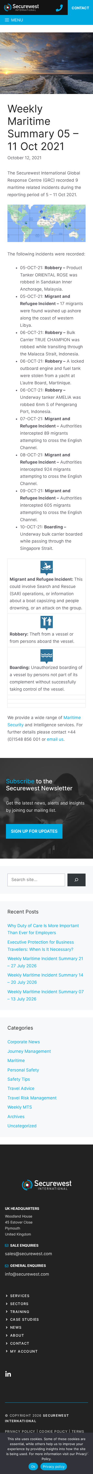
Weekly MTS (19, 1107)
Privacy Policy (20, 1431)
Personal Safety (23, 1069)
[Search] (76, 880)
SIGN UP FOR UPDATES (34, 831)
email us (55, 739)
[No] (86, 1453)
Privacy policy (54, 1467)
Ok (33, 1467)
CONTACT (80, 8)
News (16, 1327)
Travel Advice (20, 1088)
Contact (20, 1343)
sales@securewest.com (28, 1253)
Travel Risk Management (32, 1097)
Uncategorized (22, 1125)
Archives (16, 1116)
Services (20, 1296)
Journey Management (29, 1051)
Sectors (19, 1304)
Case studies (24, 1319)
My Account (24, 1351)
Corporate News (23, 1041)
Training (19, 1312)
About (17, 1335)
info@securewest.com (27, 1274)
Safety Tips (18, 1079)
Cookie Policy (53, 1431)
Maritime (16, 1060)
